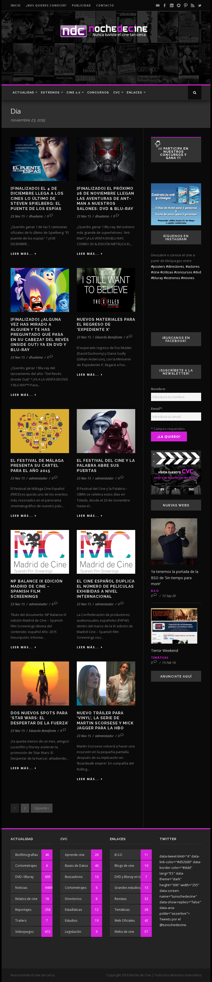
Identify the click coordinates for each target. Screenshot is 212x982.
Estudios (71, 920)
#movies (187, 277)
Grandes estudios (128, 887)
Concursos (98, 92)
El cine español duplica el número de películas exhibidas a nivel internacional (106, 589)
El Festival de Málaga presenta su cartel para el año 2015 (37, 465)
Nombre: (158, 389)
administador (38, 478)
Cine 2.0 (73, 92)
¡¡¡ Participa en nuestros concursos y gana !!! (173, 153)
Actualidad (23, 92)
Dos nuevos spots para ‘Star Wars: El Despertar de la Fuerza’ (40, 718)
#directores (175, 266)
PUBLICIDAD (81, 5)
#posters (158, 266)
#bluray (157, 277)
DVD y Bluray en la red (131, 877)
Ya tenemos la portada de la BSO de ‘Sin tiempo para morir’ (174, 577)
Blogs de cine (124, 865)
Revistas (120, 899)
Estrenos (50, 92)
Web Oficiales (125, 920)
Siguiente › (41, 808)
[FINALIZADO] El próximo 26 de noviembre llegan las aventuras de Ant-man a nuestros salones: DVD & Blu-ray (105, 198)
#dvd (197, 272)
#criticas (166, 272)
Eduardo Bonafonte (108, 337)
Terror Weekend (164, 650)
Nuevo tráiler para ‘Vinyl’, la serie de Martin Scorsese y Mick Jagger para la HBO (105, 721)
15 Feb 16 (169, 662)
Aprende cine (75, 855)
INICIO (16, 5)
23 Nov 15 (18, 216)
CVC (116, 92)
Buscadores (73, 877)
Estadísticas (73, 909)
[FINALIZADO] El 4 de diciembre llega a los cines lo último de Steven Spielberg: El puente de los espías (37, 198)
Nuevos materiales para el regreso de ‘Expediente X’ (106, 324)
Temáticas (159, 657)
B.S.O (154, 591)
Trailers (20, 920)
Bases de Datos (76, 865)
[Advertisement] (104, 66)
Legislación (73, 931)
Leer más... (22, 254)
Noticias (21, 887)
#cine (155, 272)
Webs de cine (124, 931)
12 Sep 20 (169, 596)
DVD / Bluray (24, 877)
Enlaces (134, 92)
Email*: (157, 408)
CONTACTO (105, 5)
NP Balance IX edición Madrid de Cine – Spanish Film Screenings (37, 589)
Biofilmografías (26, 855)
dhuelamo (36, 216)
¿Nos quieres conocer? (46, 5)
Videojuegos (24, 931)
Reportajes (23, 909)
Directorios (73, 899)
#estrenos (172, 277)
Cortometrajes (26, 865)
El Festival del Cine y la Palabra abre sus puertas (106, 465)
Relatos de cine (26, 899)
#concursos (183, 272)
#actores (193, 266)
